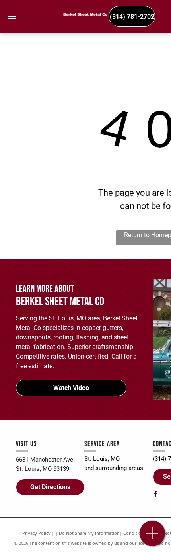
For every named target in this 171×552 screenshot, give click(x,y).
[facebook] (156, 495)
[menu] (12, 16)
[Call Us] (152, 537)
